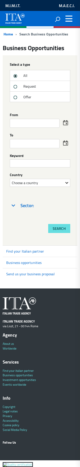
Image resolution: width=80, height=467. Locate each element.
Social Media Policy (15, 430)
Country (16, 175)
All (25, 75)
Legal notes (10, 411)
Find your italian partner (18, 370)
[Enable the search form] (58, 19)
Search (59, 228)
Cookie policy (11, 425)
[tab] (40, 205)
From (14, 115)
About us (8, 344)
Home (8, 34)
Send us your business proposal (30, 274)
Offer (26, 97)
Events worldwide (14, 384)
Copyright (9, 407)
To (11, 135)
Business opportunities (24, 262)
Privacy (7, 416)
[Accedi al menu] (68, 18)
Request (29, 86)
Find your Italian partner (25, 251)
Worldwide (9, 348)
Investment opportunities (19, 380)
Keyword (17, 156)
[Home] (15, 17)
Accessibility (11, 420)
